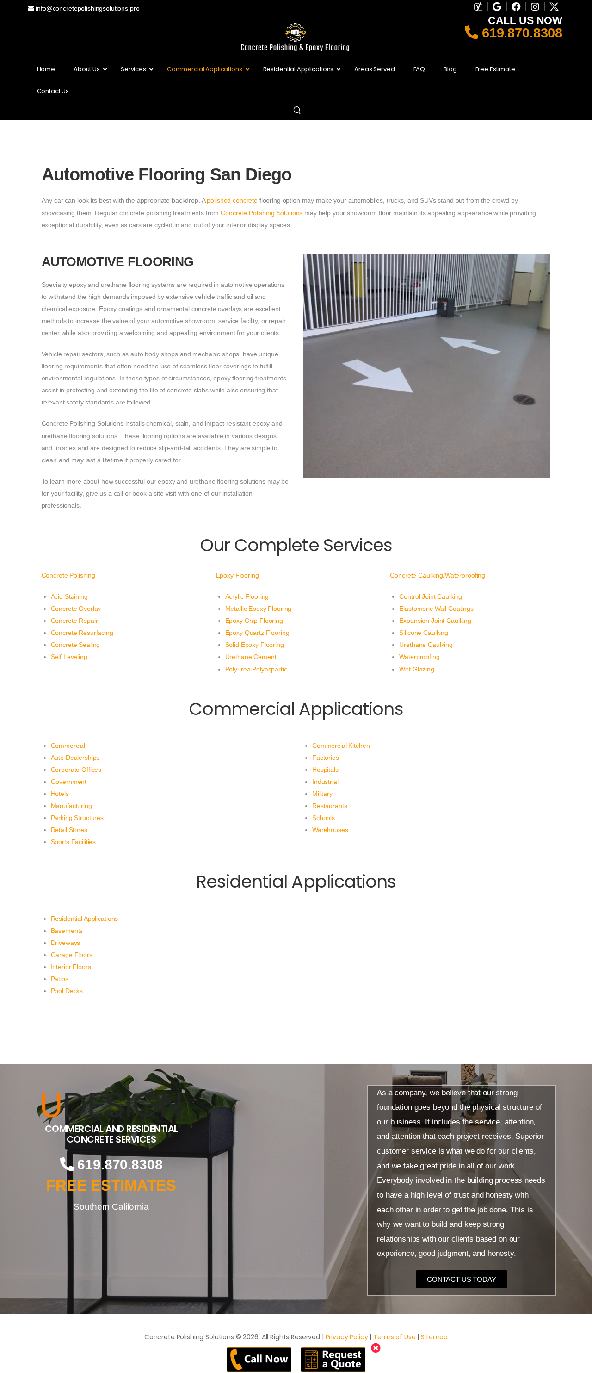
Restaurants (329, 805)
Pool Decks (67, 990)
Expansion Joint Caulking (435, 620)
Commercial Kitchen (341, 745)
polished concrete (232, 200)
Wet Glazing (416, 669)
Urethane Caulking (426, 644)
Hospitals (325, 769)
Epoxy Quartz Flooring (257, 632)
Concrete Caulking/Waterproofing (437, 575)
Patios (59, 978)
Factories (325, 757)
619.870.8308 (520, 32)
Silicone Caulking (423, 632)
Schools (323, 817)
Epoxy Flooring (237, 575)
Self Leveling (69, 656)
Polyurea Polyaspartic (256, 669)
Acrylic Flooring (247, 596)
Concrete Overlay (76, 608)
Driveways (65, 942)
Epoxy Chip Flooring (254, 620)
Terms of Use (394, 1337)
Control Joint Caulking (430, 596)
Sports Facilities (73, 841)
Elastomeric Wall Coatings (436, 608)
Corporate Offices (76, 769)
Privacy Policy (347, 1337)
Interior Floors (71, 966)
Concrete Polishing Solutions (261, 213)
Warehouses (330, 829)
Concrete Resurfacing (82, 632)
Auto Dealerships (75, 757)
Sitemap (434, 1337)
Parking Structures (77, 817)
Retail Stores (69, 829)
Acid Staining (69, 596)
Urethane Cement (251, 656)
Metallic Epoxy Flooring (258, 608)
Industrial (325, 781)
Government (69, 781)
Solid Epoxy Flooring (254, 644)
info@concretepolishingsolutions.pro (86, 8)
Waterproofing (419, 656)
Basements (67, 930)
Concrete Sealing (75, 644)
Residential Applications (84, 918)
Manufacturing (71, 805)
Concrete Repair (74, 620)
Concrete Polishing (68, 575)
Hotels (60, 793)
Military (322, 793)
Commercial (68, 745)
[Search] (298, 109)
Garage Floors (71, 954)
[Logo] (111, 1105)
